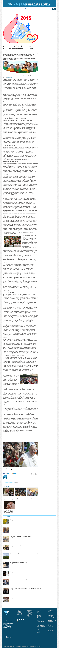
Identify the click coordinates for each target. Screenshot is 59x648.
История (38, 631)
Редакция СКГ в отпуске (13, 519)
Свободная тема (50, 630)
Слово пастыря (29, 610)
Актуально (39, 610)
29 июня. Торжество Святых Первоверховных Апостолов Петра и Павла (21, 527)
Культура (38, 632)
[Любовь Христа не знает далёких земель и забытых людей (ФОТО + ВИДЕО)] (8, 492)
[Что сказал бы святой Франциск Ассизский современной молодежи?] (20, 492)
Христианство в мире (41, 626)
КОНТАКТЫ (19, 611)
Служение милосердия (52, 624)
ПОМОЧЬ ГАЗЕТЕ (20, 613)
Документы (39, 612)
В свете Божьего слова (52, 616)
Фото (28, 617)
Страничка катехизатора (52, 620)
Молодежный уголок (40, 621)
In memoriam (50, 631)
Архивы (28, 618)
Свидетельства (50, 611)
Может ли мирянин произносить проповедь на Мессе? (19, 562)
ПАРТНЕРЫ (19, 612)
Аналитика (39, 611)
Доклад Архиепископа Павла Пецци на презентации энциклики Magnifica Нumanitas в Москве (25, 545)
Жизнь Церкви (50, 610)
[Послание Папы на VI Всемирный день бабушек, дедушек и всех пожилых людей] (32, 492)
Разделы (28, 616)
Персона (38, 617)
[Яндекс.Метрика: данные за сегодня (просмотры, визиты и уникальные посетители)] (8, 637)
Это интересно (50, 627)
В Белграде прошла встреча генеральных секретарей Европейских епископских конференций (25, 588)
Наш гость (39, 616)
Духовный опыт (50, 621)
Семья (38, 620)
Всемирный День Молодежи (12, 469)
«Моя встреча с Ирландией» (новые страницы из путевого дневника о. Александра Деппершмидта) (26, 553)
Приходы (49, 612)
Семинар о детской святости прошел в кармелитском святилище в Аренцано (9, 511)
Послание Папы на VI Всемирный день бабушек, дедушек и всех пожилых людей (32, 499)
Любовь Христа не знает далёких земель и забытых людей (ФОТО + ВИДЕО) (8, 498)
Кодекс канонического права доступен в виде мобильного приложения (21, 571)
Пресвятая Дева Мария (52, 617)
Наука (38, 627)
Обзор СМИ (29, 615)
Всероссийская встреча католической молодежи (28, 469)
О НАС (18, 610)
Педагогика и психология (39, 630)
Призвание (49, 622)
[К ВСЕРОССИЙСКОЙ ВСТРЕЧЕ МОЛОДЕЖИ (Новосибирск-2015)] (20, 28)
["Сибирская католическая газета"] (29, 4)
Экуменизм (49, 625)
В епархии (29, 613)
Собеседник (39, 615)
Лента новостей (29, 614)
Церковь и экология (40, 625)
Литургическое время (30, 611)
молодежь (9, 77)
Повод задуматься (40, 622)
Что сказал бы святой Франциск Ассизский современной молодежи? (20, 498)
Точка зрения (39, 624)
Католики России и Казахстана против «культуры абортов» (19, 579)
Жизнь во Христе (51, 615)
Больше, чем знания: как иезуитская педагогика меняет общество (20, 536)
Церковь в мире (29, 612)
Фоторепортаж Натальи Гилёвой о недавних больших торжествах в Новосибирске (23, 597)
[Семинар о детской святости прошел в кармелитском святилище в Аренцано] (9, 506)
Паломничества (50, 626)
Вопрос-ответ (50, 629)
